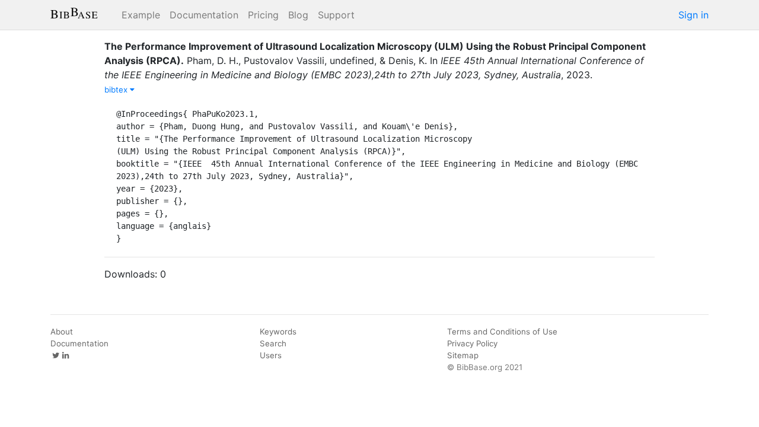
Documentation (204, 15)
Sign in (693, 15)
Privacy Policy (472, 343)
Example (141, 15)
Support (336, 15)
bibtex (117, 89)
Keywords (278, 331)
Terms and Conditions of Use (502, 331)
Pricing (263, 15)
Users (271, 355)
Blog (298, 15)
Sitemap (463, 355)
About (61, 331)
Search (273, 343)
